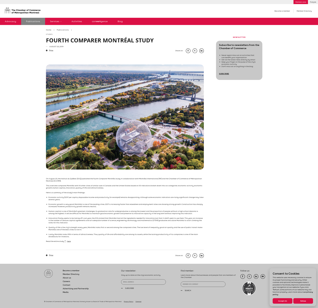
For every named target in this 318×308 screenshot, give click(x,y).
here (69, 241)
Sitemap (138, 301)
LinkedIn (256, 276)
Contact (66, 285)
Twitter (249, 276)
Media (65, 292)
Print (51, 51)
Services (55, 21)
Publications (33, 21)
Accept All (282, 301)
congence (100, 21)
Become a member (282, 11)
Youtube (262, 276)
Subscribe (224, 73)
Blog (120, 21)
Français (313, 2)
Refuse (303, 301)
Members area (300, 2)
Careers (66, 281)
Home (48, 30)
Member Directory (304, 11)
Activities (77, 21)
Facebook (242, 276)
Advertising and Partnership (76, 288)
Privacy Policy (128, 301)
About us (67, 278)
